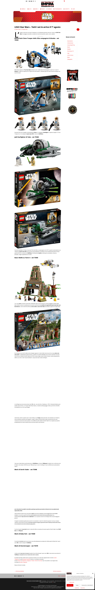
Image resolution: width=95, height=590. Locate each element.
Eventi (68, 47)
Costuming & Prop (71, 45)
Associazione (70, 41)
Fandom (69, 49)
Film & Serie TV (70, 51)
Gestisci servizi (71, 582)
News (68, 57)
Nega (77, 585)
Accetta (70, 585)
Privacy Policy (83, 587)
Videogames (69, 59)
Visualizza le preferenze (87, 585)
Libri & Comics (70, 55)
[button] (92, 573)
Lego (68, 53)
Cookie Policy (77, 587)
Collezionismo (70, 43)
